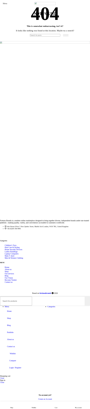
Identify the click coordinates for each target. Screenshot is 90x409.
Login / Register (15, 368)
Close (2, 378)
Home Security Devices (13, 250)
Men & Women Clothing (14, 258)
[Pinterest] (26, 234)
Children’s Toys (10, 245)
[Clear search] (61, 35)
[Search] (65, 35)
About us (8, 269)
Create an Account (45, 399)
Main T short (9, 256)
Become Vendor (11, 280)
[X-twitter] (9, 234)
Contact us (9, 282)
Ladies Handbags (11, 252)
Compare (12, 361)
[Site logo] (45, 4)
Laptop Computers (12, 254)
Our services (9, 274)
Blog (6, 276)
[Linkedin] (15, 234)
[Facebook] (3, 234)
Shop (7, 272)
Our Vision (9, 278)
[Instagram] (20, 234)
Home (7, 267)
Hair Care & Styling (12, 247)
